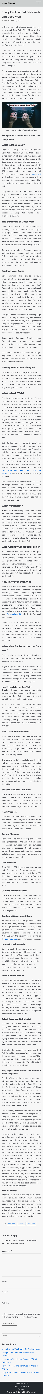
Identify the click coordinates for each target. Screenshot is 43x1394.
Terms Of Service (21, 1386)
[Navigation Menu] (38, 3)
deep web (36, 174)
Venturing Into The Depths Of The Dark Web (21, 1349)
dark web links (11, 939)
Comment (7, 1251)
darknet (21, 1224)
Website (5, 1303)
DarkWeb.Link (30, 1392)
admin (6, 21)
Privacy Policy (21, 1383)
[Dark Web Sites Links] (8, 3)
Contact (21, 1389)
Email (5, 1292)
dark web (11, 1224)
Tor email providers (15, 614)
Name (5, 1281)
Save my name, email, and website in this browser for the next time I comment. (22, 1315)
